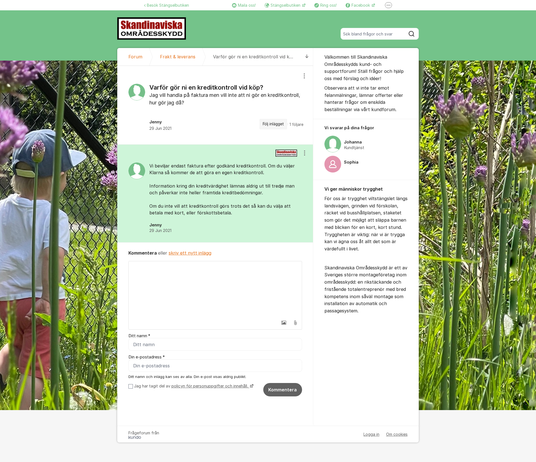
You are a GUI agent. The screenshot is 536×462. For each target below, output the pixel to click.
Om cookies (397, 434)
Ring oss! (328, 5)
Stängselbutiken (286, 5)
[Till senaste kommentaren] (307, 57)
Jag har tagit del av (191, 386)
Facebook (361, 5)
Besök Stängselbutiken (168, 5)
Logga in (371, 434)
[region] (215, 105)
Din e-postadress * (146, 357)
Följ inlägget (273, 124)
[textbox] (215, 289)
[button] (283, 322)
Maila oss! (247, 5)
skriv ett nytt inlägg (190, 253)
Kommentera (282, 389)
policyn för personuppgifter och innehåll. (210, 386)
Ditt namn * (139, 335)
